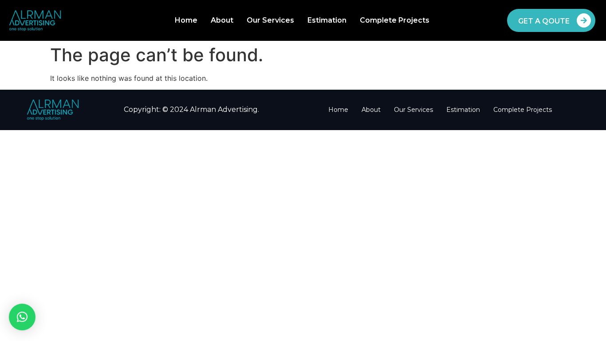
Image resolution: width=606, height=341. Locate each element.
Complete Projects (394, 20)
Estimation (326, 20)
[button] (22, 317)
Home (186, 20)
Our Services (270, 20)
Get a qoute (544, 21)
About (222, 20)
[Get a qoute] (584, 20)
